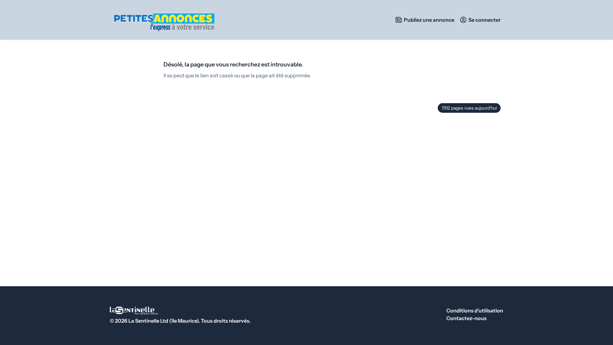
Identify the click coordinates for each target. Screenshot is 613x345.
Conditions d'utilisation (474, 310)
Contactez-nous (466, 318)
